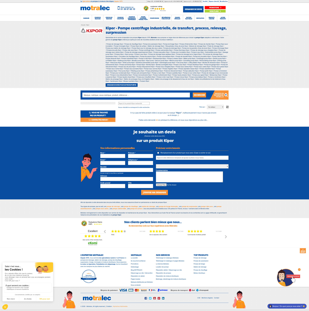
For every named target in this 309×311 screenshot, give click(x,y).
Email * (103, 160)
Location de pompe (162, 267)
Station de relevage (200, 267)
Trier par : (202, 107)
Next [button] (226, 236)
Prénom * (131, 153)
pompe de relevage (113, 206)
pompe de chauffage (131, 206)
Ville (130, 183)
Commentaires (162, 170)
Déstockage (135, 267)
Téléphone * (133, 160)
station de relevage (148, 206)
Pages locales (135, 279)
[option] (116, 238)
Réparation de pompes (163, 273)
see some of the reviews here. (92, 240)
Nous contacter (136, 285)
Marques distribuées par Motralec (142, 282)
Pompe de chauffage (200, 270)
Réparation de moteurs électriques (167, 276)
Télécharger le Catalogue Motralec (167, 258)
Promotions (134, 264)
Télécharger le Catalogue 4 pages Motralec (170, 261)
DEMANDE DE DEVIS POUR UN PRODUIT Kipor (121, 85)
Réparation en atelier (138, 276)
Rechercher (199, 95)
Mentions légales (207, 298)
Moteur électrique (199, 273)
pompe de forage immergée (168, 206)
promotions (214, 7)
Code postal (105, 183)
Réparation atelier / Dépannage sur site (169, 270)
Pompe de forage (199, 264)
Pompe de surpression (201, 261)
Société (205, 1)
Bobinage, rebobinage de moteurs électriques (171, 279)
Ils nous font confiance (138, 261)
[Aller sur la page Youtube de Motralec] (155, 298)
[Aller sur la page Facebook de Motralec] (146, 298)
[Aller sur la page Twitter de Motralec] (150, 298)
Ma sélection (224, 1)
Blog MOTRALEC (136, 270)
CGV (198, 298)
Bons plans (214, 11)
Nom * (102, 153)
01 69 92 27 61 (197, 1)
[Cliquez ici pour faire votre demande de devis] (288, 277)
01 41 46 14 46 (178, 1)
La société (134, 258)
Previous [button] (105, 231)
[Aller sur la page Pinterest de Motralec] (159, 298)
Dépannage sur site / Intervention (142, 273)
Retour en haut (303, 251)
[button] (86, 18)
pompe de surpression (189, 206)
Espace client (213, 1)
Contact (216, 298)
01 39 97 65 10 (158, 1)
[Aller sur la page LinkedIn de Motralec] (163, 298)
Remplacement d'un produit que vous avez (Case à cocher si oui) (185, 152)
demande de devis (193, 9)
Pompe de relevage (200, 258)
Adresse (103, 176)
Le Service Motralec (162, 264)
